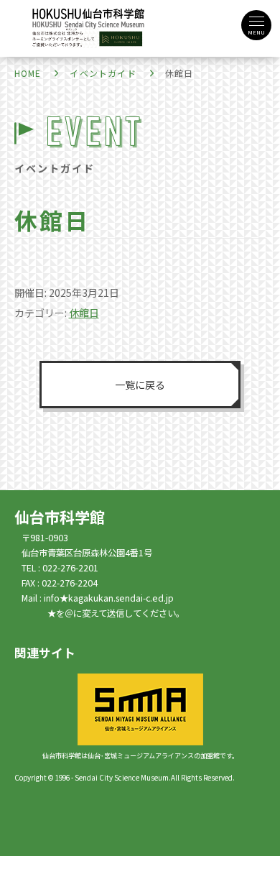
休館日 (84, 312)
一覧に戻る (140, 384)
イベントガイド (103, 73)
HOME (28, 73)
